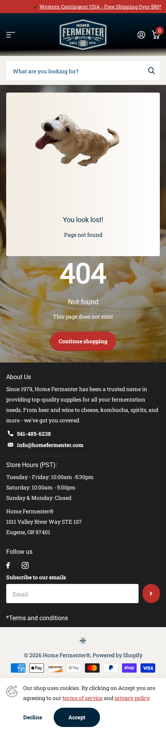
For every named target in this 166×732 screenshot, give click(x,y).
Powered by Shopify (117, 655)
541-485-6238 (34, 433)
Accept (76, 717)
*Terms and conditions (37, 618)
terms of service (83, 698)
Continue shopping (83, 341)
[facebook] (8, 565)
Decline (32, 717)
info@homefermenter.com (50, 445)
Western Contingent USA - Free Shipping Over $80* (100, 6)
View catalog (10, 35)
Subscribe (151, 593)
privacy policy (132, 698)
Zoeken (151, 70)
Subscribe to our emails (36, 577)
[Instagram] (25, 565)
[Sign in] (141, 34)
